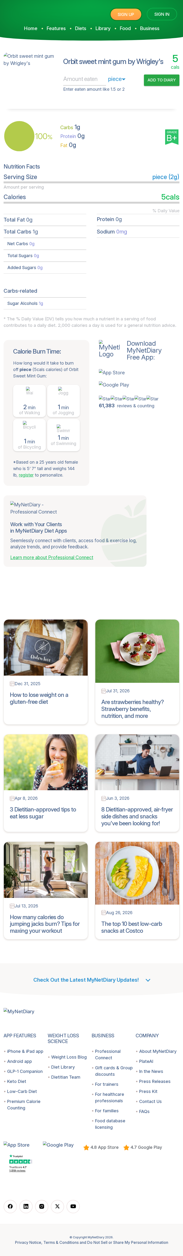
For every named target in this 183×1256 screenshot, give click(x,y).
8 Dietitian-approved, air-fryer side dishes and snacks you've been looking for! (137, 816)
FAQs (144, 1111)
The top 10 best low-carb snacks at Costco (131, 927)
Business (149, 28)
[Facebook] (10, 1206)
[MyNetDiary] (39, 12)
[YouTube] (73, 1206)
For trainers (106, 1084)
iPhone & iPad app (25, 1051)
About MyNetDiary (158, 1051)
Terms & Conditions (61, 1242)
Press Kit (148, 1091)
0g (72, 135)
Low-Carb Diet (22, 1091)
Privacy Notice (28, 1242)
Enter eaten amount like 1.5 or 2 (94, 89)
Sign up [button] (126, 14)
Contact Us (150, 1101)
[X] (57, 1206)
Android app (19, 1061)
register (26, 474)
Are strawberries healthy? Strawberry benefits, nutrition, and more (132, 709)
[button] (130, 372)
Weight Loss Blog (69, 1057)
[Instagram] (41, 1206)
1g (70, 127)
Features (56, 28)
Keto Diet (16, 1081)
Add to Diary (161, 80)
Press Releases (155, 1081)
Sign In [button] (161, 14)
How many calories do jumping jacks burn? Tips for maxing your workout (45, 924)
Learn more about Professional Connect (51, 557)
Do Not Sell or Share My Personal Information (127, 1242)
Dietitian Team (65, 1077)
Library (103, 28)
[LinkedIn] (26, 1206)
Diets (80, 28)
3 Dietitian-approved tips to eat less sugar (43, 813)
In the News (151, 1071)
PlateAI (146, 1061)
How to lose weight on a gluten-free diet (39, 698)
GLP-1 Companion (25, 1071)
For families (107, 1110)
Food (125, 28)
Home (30, 28)
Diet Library (63, 1067)
